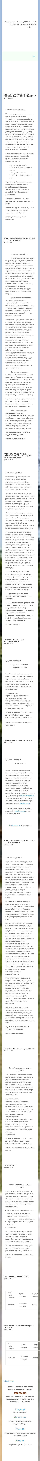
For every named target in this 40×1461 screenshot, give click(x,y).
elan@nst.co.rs (25, 803)
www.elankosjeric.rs (27, 796)
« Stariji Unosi (8, 1381)
